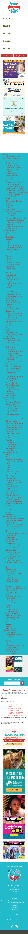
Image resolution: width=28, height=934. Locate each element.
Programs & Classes (10, 453)
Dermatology (10, 359)
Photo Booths (10, 442)
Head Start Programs (13, 169)
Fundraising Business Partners (16, 218)
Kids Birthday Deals (12, 429)
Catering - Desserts (12, 408)
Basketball (9, 565)
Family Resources (9, 209)
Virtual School (10, 205)
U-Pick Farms (10, 654)
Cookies (8, 417)
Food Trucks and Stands (14, 425)
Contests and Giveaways (14, 635)
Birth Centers (10, 347)
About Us (14, 893)
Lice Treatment (11, 372)
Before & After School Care (15, 161)
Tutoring (8, 203)
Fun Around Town (9, 230)
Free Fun (9, 258)
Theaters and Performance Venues (15, 322)
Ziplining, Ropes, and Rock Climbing (15, 335)
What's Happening (9, 630)
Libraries (9, 281)
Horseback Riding (12, 582)
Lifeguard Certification (13, 586)
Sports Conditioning (12, 613)
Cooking (8, 465)
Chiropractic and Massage (14, 355)
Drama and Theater (12, 472)
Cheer (8, 567)
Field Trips (9, 254)
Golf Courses (10, 269)
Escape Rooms (11, 252)
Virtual (8, 512)
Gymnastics (10, 577)
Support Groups (11, 228)
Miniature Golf (10, 286)
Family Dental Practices (14, 366)
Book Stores (10, 522)
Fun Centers (10, 260)
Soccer (8, 607)
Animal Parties (11, 400)
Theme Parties (11, 448)
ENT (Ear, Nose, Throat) (14, 362)
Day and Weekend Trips (14, 247)
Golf (7, 575)
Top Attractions (11, 326)
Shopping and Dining (10, 516)
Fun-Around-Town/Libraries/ (14, 710)
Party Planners (11, 438)
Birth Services (10, 349)
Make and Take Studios (14, 283)
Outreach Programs (12, 493)
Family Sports (10, 571)
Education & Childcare (10, 159)
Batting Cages (10, 237)
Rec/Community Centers (14, 302)
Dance (8, 470)
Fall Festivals (10, 639)
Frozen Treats (10, 537)
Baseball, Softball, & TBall (14, 563)
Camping (9, 243)
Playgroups (9, 224)
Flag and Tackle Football (14, 573)
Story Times (10, 510)
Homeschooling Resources (15, 220)
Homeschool (10, 171)
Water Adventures (12, 332)
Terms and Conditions (14, 889)
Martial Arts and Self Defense (16, 588)
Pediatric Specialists (12, 385)
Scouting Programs (12, 499)
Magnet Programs (12, 175)
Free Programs (11, 478)
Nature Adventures (12, 292)
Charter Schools (11, 163)
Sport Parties (10, 446)
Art (7, 457)
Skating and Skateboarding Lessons (15, 604)
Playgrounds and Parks (13, 294)
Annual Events (11, 632)
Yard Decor (9, 450)
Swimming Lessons (12, 618)
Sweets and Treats (12, 554)
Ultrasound (9, 391)
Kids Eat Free (10, 541)
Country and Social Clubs (14, 245)
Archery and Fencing (13, 560)
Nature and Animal (12, 491)
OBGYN (8, 374)
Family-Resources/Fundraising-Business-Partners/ (17, 705)
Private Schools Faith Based (15, 190)
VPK (7, 207)
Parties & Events (8, 398)
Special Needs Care (12, 389)
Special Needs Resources (14, 226)
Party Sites (9, 440)
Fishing (8, 256)
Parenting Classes (12, 495)
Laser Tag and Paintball (13, 279)
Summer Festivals (12, 651)
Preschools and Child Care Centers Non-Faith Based (15, 187)
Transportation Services (14, 201)
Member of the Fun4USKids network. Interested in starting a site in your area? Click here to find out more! (14, 901)
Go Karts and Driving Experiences (13, 265)
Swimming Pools (11, 317)
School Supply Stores (13, 548)
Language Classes (12, 486)
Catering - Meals (11, 410)
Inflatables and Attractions (14, 427)
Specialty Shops (11, 550)
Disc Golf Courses (12, 250)
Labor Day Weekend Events (15, 645)
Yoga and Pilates (11, 628)
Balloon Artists (11, 404)
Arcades (8, 235)
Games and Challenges (14, 262)
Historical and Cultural (13, 480)
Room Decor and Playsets (14, 546)
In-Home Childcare (12, 173)
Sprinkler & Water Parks (14, 315)
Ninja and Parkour (12, 590)
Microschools (10, 178)
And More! (14, 911)
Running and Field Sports (14, 596)
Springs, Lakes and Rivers (14, 313)
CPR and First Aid (12, 357)
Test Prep (9, 199)
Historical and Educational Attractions (14, 272)
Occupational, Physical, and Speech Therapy (15, 377)
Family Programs (11, 476)
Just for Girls (10, 484)
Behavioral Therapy (12, 345)
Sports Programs (9, 558)
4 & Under (9, 455)
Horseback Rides (11, 275)
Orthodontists (10, 381)
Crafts (8, 467)
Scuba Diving (10, 599)
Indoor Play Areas (12, 277)
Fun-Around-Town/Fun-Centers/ (14, 708)
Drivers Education (12, 474)
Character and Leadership (14, 461)
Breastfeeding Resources (14, 351)
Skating (8, 307)
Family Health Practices (14, 368)
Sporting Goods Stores (13, 552)
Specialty (9, 505)
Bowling (8, 241)
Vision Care (10, 393)
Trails (7, 330)
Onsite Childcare (11, 180)
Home (14, 887)
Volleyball (9, 624)
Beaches (9, 239)
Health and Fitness (12, 579)
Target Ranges (11, 319)
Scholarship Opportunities (14, 195)
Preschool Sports (11, 592)
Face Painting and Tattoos (14, 423)
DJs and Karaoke (11, 421)
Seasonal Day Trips (12, 649)
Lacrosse (9, 584)
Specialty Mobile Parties (14, 444)
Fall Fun (8, 641)
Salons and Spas (11, 305)
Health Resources (9, 338)
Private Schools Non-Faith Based (17, 192)
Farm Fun (9, 643)
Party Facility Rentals (13, 434)
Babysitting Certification (14, 459)
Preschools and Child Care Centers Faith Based (15, 183)
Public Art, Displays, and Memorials (14, 297)
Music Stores (10, 543)
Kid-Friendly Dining (12, 539)
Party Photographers (13, 436)
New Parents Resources (14, 222)
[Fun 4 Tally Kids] (14, 7)
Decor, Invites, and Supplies (15, 419)
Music (8, 489)
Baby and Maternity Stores (15, 518)
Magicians (9, 431)
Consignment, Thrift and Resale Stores (16, 530)
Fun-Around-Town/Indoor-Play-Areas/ (16, 715)
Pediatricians (10, 387)
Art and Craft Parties (13, 402)
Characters (9, 412)
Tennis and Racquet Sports (15, 620)
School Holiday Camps (13, 156)
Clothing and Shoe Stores (14, 524)
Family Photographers (13, 216)
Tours (8, 328)
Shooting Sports (11, 601)
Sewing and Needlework (14, 501)
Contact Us (14, 895)
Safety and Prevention (13, 497)
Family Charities (11, 214)
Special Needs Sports (13, 609)
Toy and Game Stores (13, 556)
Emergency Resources (13, 211)
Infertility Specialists (12, 370)
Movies (8, 288)
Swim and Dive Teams (13, 615)
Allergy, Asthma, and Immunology (13, 341)
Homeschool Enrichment (14, 482)
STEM (8, 508)
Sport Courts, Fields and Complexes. (14, 310)
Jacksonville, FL (14, 905)
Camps (5, 154)
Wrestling (9, 626)
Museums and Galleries (14, 290)
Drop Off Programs (12, 165)
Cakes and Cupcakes (13, 406)
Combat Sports (11, 569)
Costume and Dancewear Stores (17, 533)
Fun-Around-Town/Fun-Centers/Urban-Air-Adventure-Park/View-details (16, 712)
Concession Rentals (12, 414)
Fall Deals (9, 637)
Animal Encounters (12, 233)
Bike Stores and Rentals (14, 520)
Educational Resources (13, 167)
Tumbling (9, 622)
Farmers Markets (11, 535)
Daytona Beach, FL (14, 909)
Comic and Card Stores (14, 527)
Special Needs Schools (13, 197)
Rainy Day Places (12, 300)
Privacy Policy (14, 891)
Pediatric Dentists (11, 383)
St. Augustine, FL (14, 907)
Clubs (8, 463)
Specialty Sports (11, 611)
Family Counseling (12, 364)
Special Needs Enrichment (14, 503)
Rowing (8, 594)
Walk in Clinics (10, 395)
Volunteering (10, 514)
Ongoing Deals (11, 647)
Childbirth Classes (12, 353)
